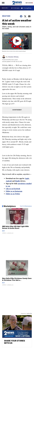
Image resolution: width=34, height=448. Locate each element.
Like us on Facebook (13, 188)
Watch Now (29, 2)
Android (9, 181)
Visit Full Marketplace (26, 206)
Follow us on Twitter (13, 194)
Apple (27, 178)
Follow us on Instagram (14, 191)
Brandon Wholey (13, 57)
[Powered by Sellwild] (29, 313)
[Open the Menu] (3, 2)
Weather (6, 16)
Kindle (17, 181)
